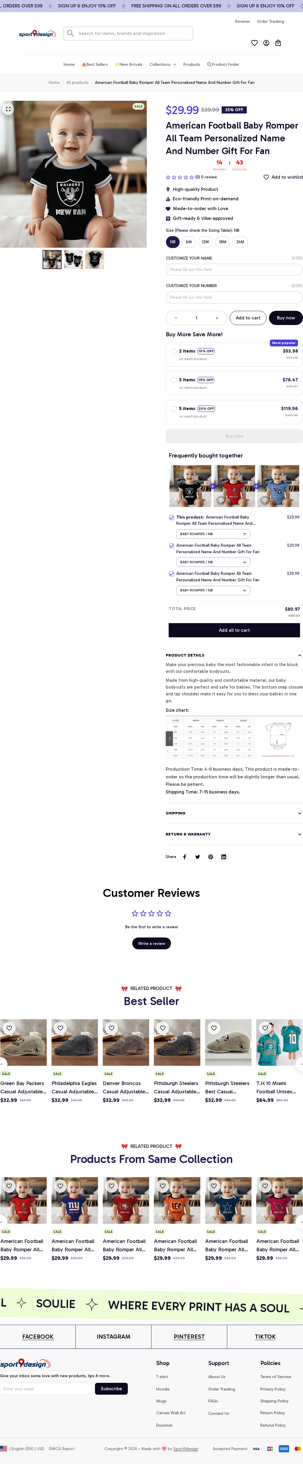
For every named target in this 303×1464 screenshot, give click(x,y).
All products (77, 82)
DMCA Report (62, 1448)
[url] (38, 1336)
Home (54, 82)
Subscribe (111, 1388)
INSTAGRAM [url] (113, 1336)
